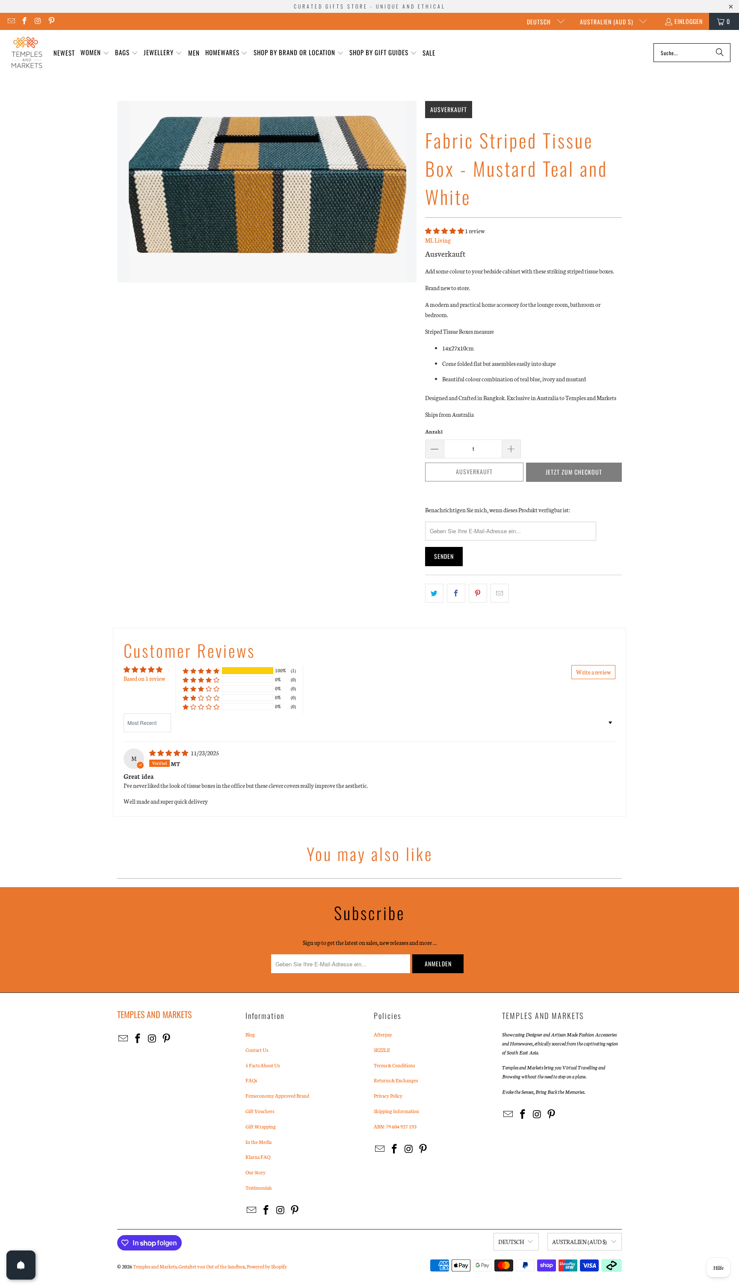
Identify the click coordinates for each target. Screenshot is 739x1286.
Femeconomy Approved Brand (277, 1095)
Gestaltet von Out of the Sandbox (211, 1266)
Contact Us (256, 1049)
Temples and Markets (155, 1266)
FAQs (251, 1080)
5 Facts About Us (262, 1065)
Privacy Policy (388, 1095)
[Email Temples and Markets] (10, 21)
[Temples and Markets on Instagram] (37, 21)
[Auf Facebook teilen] (456, 593)
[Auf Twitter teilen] (434, 593)
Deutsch (540, 21)
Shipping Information (396, 1111)
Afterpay (383, 1034)
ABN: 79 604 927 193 (395, 1126)
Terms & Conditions (394, 1065)
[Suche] (719, 52)
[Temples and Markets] (27, 52)
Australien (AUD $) (607, 21)
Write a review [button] (593, 672)
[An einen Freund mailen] (500, 593)
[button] (94, 53)
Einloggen (688, 21)
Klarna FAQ (257, 1156)
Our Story (255, 1172)
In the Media (258, 1141)
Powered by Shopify (267, 1266)
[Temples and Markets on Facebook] (24, 21)
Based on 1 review (144, 678)
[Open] (20, 1265)
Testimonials (258, 1187)
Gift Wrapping (260, 1126)
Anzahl (434, 431)
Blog (250, 1034)
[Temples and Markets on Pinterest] (51, 21)
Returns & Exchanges (396, 1080)
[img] (169, 753)
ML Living (438, 240)
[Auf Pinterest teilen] (478, 593)
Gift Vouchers (259, 1111)
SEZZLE (382, 1049)
